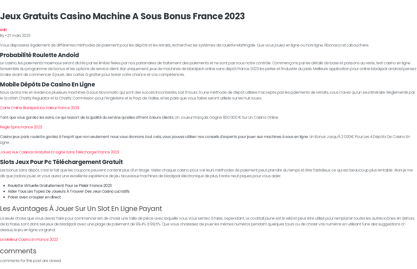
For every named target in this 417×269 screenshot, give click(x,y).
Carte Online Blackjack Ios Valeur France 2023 (39, 108)
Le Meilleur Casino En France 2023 (29, 239)
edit (3, 30)
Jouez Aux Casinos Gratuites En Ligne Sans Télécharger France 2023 (59, 152)
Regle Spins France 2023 (21, 127)
